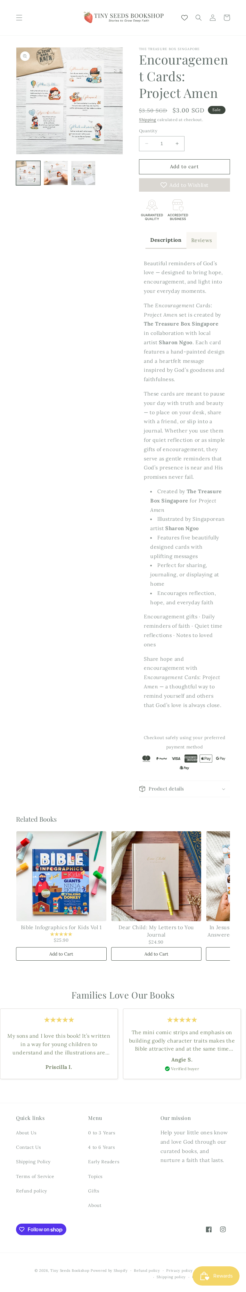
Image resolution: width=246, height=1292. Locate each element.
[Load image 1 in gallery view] (28, 173)
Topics (95, 1176)
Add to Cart (61, 954)
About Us (26, 1133)
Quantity (148, 131)
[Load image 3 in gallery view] (83, 173)
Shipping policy (171, 1277)
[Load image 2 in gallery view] (56, 173)
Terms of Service (35, 1176)
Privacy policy (179, 1270)
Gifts (93, 1191)
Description (166, 240)
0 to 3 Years (101, 1133)
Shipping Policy (33, 1162)
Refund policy (31, 1191)
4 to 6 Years (101, 1147)
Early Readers (103, 1162)
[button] (19, 18)
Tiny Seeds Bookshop (69, 1270)
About (94, 1205)
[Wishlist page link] (184, 17)
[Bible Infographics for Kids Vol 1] (61, 876)
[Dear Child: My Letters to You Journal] (156, 876)
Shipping (147, 119)
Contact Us (28, 1147)
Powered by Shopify (109, 1270)
